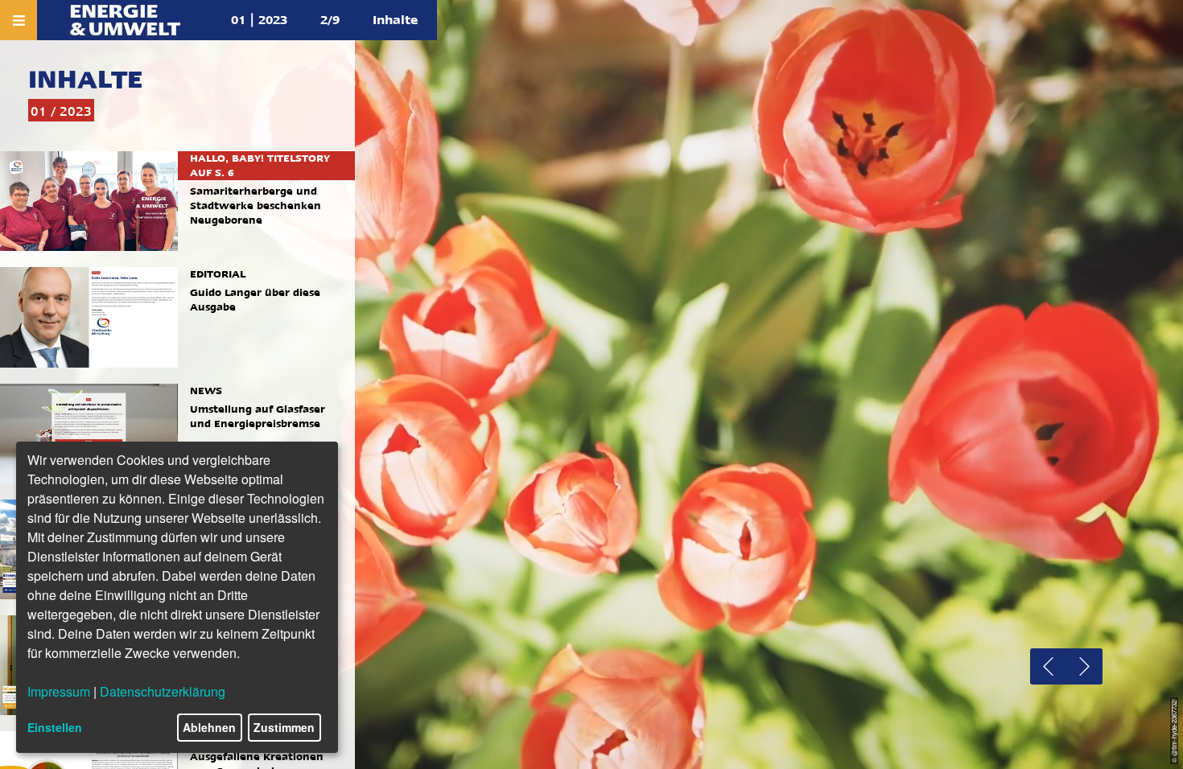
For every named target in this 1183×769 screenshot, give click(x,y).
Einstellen (54, 727)
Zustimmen (284, 727)
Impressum (58, 691)
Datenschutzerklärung (162, 691)
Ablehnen (209, 727)
